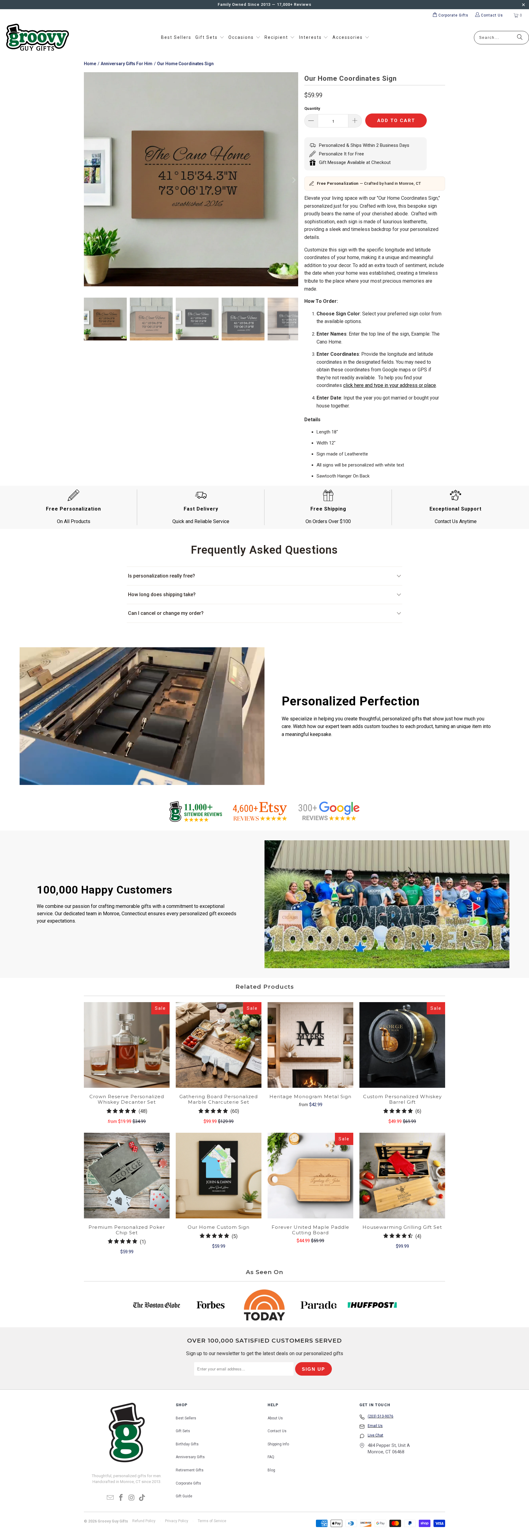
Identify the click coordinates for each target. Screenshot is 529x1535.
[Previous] (88, 180)
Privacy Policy (176, 1521)
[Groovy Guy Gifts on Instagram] (132, 1498)
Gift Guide (184, 1496)
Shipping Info (278, 1444)
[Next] (293, 180)
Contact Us (277, 1431)
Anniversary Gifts (190, 1457)
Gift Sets (183, 1431)
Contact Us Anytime (456, 521)
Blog (271, 1470)
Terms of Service (212, 1521)
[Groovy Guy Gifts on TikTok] (142, 1498)
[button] (209, 37)
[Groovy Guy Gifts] (37, 37)
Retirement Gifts (190, 1470)
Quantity (312, 108)
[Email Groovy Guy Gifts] (110, 1498)
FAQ (271, 1457)
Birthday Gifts (187, 1444)
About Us (275, 1418)
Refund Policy (144, 1521)
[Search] (520, 37)
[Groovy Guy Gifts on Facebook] (121, 1498)
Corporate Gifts (188, 1483)
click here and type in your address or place (389, 385)
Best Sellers (186, 1418)
